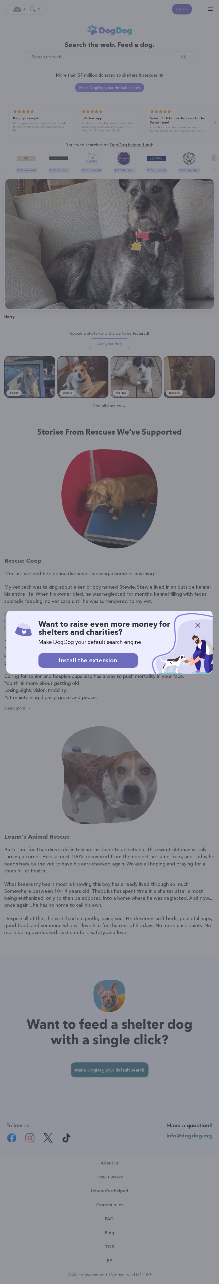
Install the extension (88, 660)
